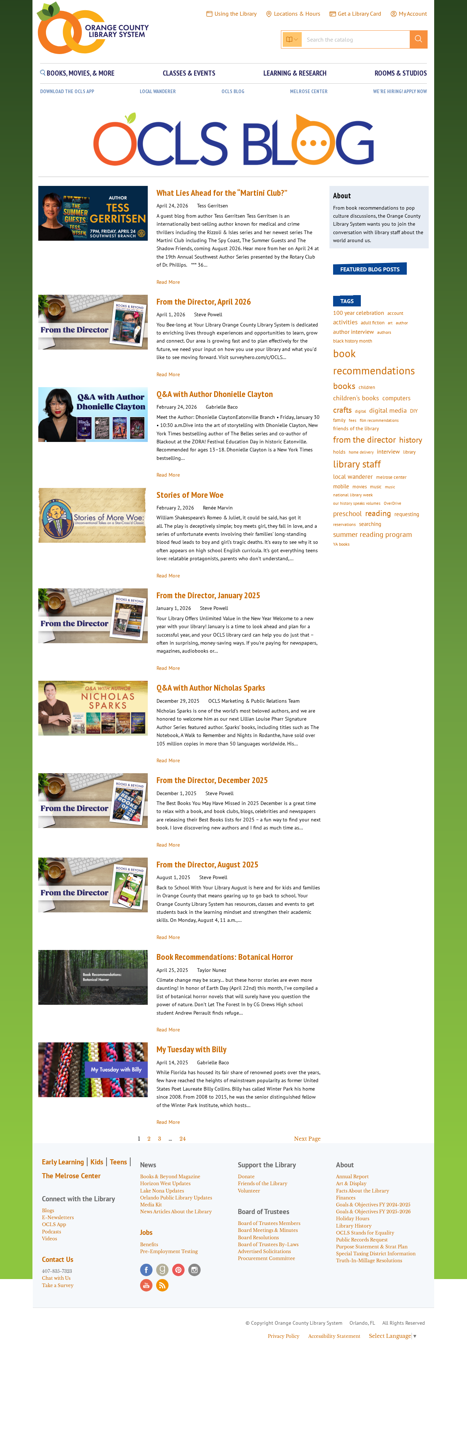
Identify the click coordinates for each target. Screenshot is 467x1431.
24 (183, 1139)
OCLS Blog (232, 91)
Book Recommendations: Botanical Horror (225, 956)
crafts (342, 410)
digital (360, 411)
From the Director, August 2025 (207, 864)
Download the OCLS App (67, 91)
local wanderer (353, 477)
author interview (353, 331)
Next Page (307, 1139)
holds (339, 452)
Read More (168, 282)
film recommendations (379, 420)
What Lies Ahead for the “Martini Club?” (222, 192)
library (409, 452)
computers (396, 398)
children (367, 387)
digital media (388, 410)
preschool (347, 513)
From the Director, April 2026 (204, 301)
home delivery (361, 452)
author (402, 322)
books (344, 386)
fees (352, 420)
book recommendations (374, 361)
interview (388, 451)
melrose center (391, 477)
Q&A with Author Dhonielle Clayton (215, 394)
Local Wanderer (158, 91)
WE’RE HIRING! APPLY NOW (400, 91)
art (390, 322)
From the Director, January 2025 (208, 595)
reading (378, 513)
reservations (344, 524)
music (376, 486)
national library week (353, 494)
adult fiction (373, 323)
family (339, 420)
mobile (341, 486)
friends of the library (356, 428)
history (410, 439)
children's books (356, 398)
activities (345, 322)
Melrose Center (309, 91)
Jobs (146, 1232)
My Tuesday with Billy (192, 1049)
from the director (364, 439)
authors (384, 332)
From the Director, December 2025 (212, 780)
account (395, 313)
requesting (406, 514)
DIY (414, 411)
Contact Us (57, 1259)
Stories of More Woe (190, 494)
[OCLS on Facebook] (146, 1270)
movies (359, 486)
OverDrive (392, 503)
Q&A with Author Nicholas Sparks (211, 687)
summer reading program (372, 534)
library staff (357, 464)
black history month (352, 340)
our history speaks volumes (357, 503)
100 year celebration (358, 312)
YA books (341, 544)
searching (370, 523)
